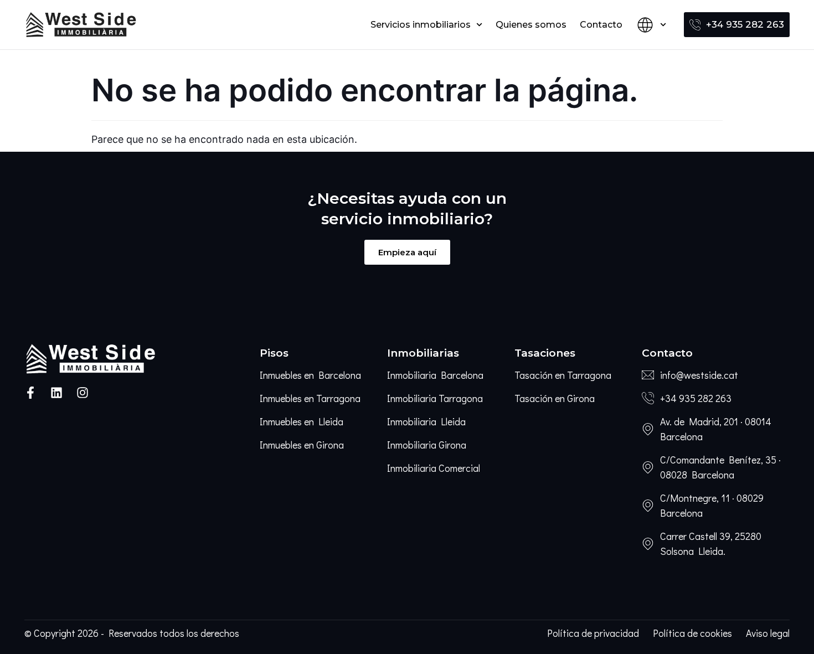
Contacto (601, 24)
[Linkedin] (56, 393)
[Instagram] (82, 393)
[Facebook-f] (30, 393)
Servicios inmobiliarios (420, 24)
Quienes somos (531, 24)
